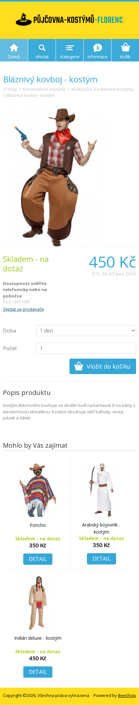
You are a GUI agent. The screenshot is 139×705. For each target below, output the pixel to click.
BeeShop (127, 695)
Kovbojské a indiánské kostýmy (102, 89)
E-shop (10, 89)
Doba (9, 330)
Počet (10, 348)
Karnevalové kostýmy (44, 89)
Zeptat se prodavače (23, 309)
